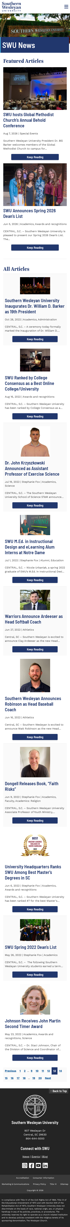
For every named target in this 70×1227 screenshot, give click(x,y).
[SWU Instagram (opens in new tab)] (24, 1166)
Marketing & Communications (15, 1184)
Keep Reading (35, 157)
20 (40, 1078)
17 (18, 1078)
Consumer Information (43, 1178)
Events (36, 1156)
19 (33, 1078)
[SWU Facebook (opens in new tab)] (31, 1166)
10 (37, 1070)
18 (24, 1078)
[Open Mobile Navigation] (66, 6)
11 (43, 1070)
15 (6, 1078)
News (25, 1156)
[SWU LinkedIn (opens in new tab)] (45, 1166)
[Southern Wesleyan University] (35, 1106)
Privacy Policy (39, 1184)
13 (54, 1070)
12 (48, 1070)
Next (48, 1078)
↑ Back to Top (58, 1091)
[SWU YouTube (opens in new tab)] (38, 1166)
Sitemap (64, 1184)
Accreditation (22, 1178)
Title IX (53, 1184)
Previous (10, 1070)
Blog (45, 1156)
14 (60, 1070)
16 (12, 1078)
